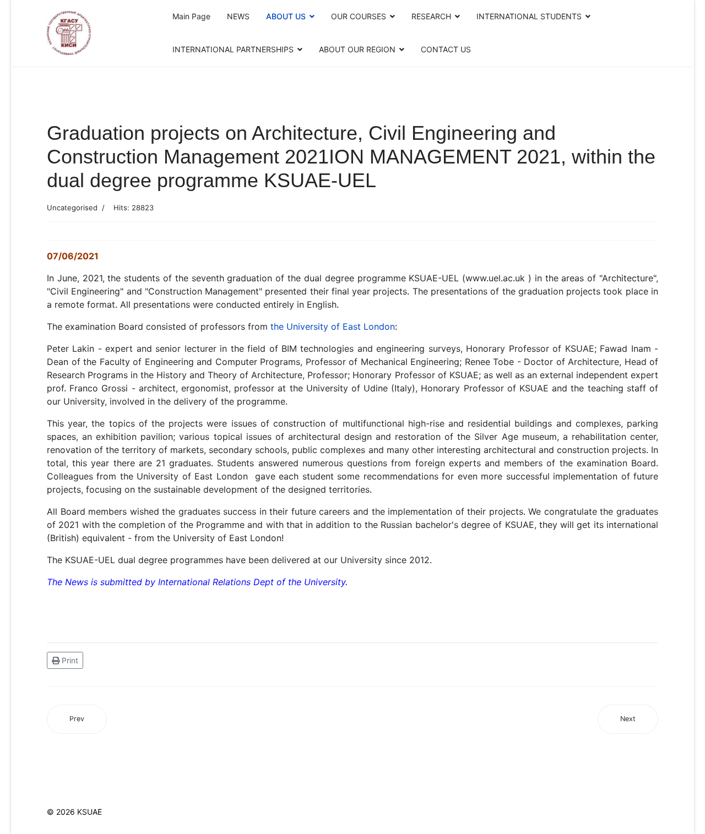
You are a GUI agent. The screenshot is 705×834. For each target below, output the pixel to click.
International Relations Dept (216, 581)
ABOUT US (286, 16)
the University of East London (332, 326)
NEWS (238, 16)
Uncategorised (72, 207)
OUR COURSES (358, 16)
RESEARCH (431, 16)
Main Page (191, 16)
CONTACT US (446, 49)
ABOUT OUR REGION (357, 49)
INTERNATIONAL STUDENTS (529, 16)
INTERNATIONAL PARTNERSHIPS (233, 49)
